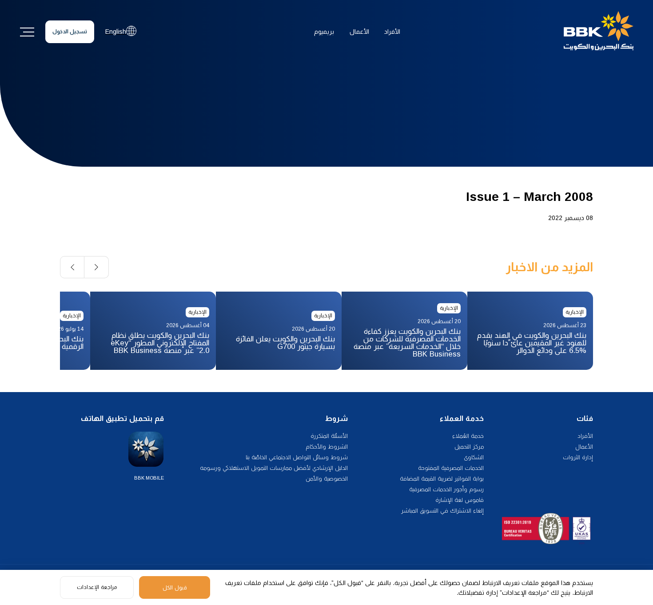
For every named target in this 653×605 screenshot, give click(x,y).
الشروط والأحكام (327, 446)
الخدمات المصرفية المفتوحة (451, 468)
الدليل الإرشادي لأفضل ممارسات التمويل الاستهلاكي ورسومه (274, 468)
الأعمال (359, 31)
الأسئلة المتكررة (329, 436)
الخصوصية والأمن (327, 478)
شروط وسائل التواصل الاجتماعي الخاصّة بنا (297, 457)
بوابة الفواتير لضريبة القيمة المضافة (442, 478)
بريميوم (324, 31)
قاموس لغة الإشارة (459, 500)
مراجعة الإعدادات (97, 587)
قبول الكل (175, 588)
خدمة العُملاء (468, 436)
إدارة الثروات (578, 457)
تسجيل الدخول (69, 31)
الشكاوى (474, 457)
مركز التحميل (469, 446)
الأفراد (392, 31)
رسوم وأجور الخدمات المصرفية (446, 489)
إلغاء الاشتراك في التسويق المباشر (442, 510)
